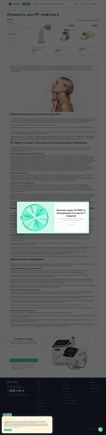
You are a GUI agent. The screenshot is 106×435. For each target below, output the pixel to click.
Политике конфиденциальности (13, 427)
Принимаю (8, 430)
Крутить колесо (71, 224)
